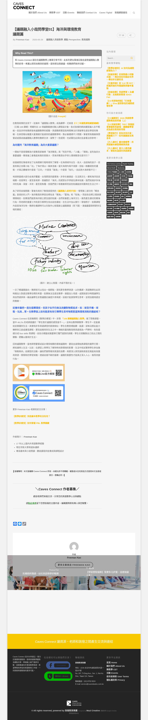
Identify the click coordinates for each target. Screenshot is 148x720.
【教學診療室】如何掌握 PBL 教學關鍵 (31, 423)
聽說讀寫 (109, 200)
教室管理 (118, 188)
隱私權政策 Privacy (115, 680)
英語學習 (123, 208)
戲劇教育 (116, 184)
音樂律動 (118, 216)
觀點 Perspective (72, 39)
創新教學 (116, 176)
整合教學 (118, 192)
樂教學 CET (54, 12)
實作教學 (116, 180)
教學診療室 (110, 188)
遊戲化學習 (110, 216)
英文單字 (120, 204)
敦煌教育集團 (71, 710)
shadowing (121, 168)
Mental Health (111, 168)
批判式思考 (124, 184)
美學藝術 (128, 196)
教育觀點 (125, 188)
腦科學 (116, 200)
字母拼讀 (129, 176)
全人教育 (121, 172)
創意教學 (109, 176)
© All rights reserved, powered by (48, 710)
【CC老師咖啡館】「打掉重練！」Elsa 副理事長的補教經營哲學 (120, 103)
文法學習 (109, 196)
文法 (131, 192)
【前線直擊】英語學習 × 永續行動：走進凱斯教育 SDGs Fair (120, 94)
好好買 (123, 176)
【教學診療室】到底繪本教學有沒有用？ (32, 416)
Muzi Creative (93, 710)
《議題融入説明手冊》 (66, 191)
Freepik (61, 116)
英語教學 (109, 212)
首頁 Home (111, 662)
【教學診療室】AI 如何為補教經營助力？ (120, 69)
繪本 (122, 196)
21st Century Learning (114, 164)
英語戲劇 (131, 208)
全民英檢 (128, 172)
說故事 (116, 212)
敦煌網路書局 (121, 12)
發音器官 (116, 196)
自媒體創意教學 (111, 204)
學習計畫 (109, 180)
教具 (131, 184)
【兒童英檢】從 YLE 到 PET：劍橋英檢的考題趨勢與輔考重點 (120, 86)
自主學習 (122, 200)
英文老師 (109, 208)
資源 (128, 212)
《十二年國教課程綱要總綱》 (86, 123)
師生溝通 (109, 184)
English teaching (128, 164)
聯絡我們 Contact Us (87, 12)
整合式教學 (110, 192)
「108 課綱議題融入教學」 (73, 319)
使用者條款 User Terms (117, 676)
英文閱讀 (116, 208)
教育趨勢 (86, 39)
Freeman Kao (22, 39)
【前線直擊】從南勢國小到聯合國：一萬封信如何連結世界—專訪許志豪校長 (120, 77)
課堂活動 (122, 212)
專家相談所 (124, 180)
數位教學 (125, 192)
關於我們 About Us (38, 12)
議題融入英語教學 (54, 39)
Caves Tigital (105, 12)
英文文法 (127, 204)
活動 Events (68, 12)
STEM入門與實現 (112, 172)
